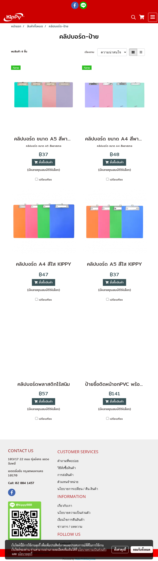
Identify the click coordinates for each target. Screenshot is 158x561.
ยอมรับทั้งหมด (141, 549)
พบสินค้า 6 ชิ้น (19, 51)
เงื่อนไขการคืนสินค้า (70, 519)
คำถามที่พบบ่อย (68, 461)
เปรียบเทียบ (45, 180)
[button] (132, 17)
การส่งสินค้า (65, 475)
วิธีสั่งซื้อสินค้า (66, 468)
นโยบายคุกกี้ (25, 554)
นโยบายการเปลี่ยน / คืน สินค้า (77, 489)
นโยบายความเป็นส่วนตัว (73, 512)
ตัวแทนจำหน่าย (67, 482)
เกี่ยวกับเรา (64, 506)
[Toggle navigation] (152, 17)
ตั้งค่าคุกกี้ (120, 549)
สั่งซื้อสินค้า (45, 162)
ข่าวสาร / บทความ (69, 526)
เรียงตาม (91, 52)
